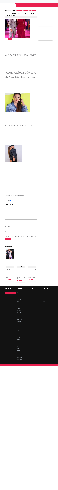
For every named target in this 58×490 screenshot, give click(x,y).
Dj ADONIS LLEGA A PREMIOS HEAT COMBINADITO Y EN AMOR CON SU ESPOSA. (10, 261)
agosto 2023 (19, 321)
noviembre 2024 (19, 299)
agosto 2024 (19, 303)
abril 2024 (18, 308)
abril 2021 (18, 350)
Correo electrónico (8, 226)
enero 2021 (19, 355)
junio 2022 (18, 335)
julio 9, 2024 (8, 17)
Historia (38, 3)
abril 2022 (18, 339)
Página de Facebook (25, 6)
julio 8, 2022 (19, 266)
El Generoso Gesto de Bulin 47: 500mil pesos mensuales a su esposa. (31, 261)
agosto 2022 (19, 332)
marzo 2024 (19, 310)
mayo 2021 (18, 348)
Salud (46, 3)
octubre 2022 (19, 328)
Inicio (19, 3)
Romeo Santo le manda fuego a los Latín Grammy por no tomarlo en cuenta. (21, 261)
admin (12, 17)
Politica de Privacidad (34, 6)
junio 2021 (18, 346)
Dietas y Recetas (24, 3)
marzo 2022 (19, 341)
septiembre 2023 (19, 319)
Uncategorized (44, 301)
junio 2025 (18, 292)
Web (5, 231)
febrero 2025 (19, 294)
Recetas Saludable (10, 5)
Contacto (19, 6)
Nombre (6, 221)
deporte (42, 3)
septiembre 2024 (19, 301)
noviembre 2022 (19, 326)
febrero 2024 (19, 312)
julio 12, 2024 (9, 266)
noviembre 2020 (19, 359)
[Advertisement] (20, 47)
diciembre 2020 (19, 357)
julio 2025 (18, 290)
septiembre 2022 (19, 330)
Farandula (33, 3)
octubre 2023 (19, 317)
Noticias (29, 3)
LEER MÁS (8, 279)
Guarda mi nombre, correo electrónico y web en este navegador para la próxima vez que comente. (21, 236)
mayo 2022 (18, 337)
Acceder (31, 290)
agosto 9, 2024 (31, 266)
